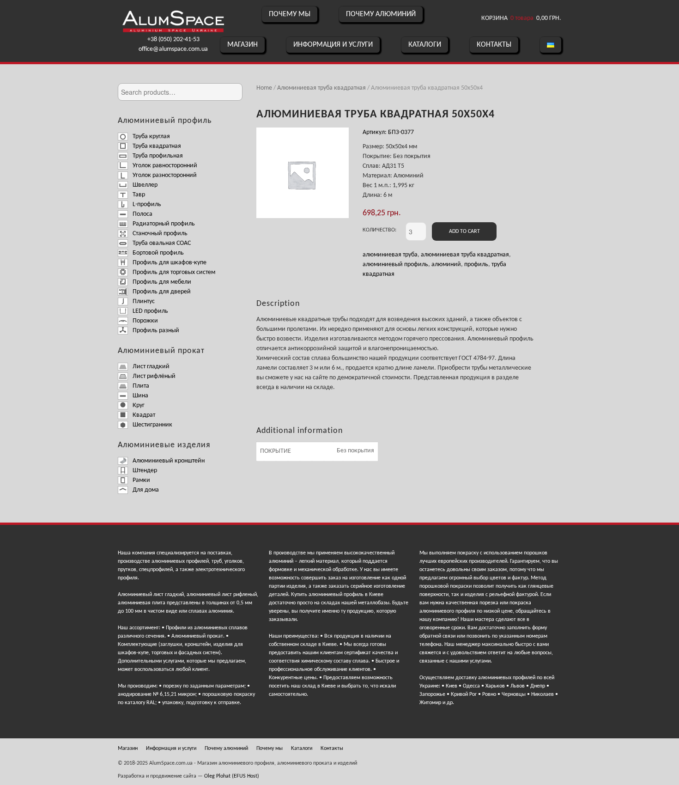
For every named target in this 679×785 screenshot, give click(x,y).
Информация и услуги (333, 45)
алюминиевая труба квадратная (465, 254)
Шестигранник (152, 424)
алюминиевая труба (390, 254)
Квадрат (144, 415)
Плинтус (144, 301)
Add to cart (464, 231)
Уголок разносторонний (165, 175)
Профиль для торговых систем (174, 272)
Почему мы (289, 14)
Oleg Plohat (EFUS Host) (231, 776)
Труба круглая (151, 136)
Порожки (145, 320)
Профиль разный (156, 330)
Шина (140, 395)
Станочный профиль (160, 233)
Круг (139, 405)
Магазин (242, 45)
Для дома (146, 490)
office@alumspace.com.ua (173, 49)
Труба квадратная (157, 146)
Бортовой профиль (158, 252)
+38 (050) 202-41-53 (173, 39)
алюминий (446, 264)
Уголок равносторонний (165, 165)
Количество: (379, 230)
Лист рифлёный (154, 376)
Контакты (494, 45)
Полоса (142, 214)
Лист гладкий (151, 366)
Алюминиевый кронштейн (169, 460)
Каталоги (424, 45)
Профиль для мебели (162, 282)
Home (264, 88)
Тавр (139, 194)
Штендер (145, 470)
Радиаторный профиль (164, 223)
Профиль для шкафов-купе (169, 262)
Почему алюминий (381, 14)
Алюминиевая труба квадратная (321, 88)
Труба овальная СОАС (162, 243)
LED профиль (150, 311)
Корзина (521, 18)
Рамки (141, 480)
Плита (141, 386)
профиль (476, 264)
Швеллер (145, 185)
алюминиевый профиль (395, 264)
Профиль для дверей (162, 291)
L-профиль (147, 204)
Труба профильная (158, 155)
